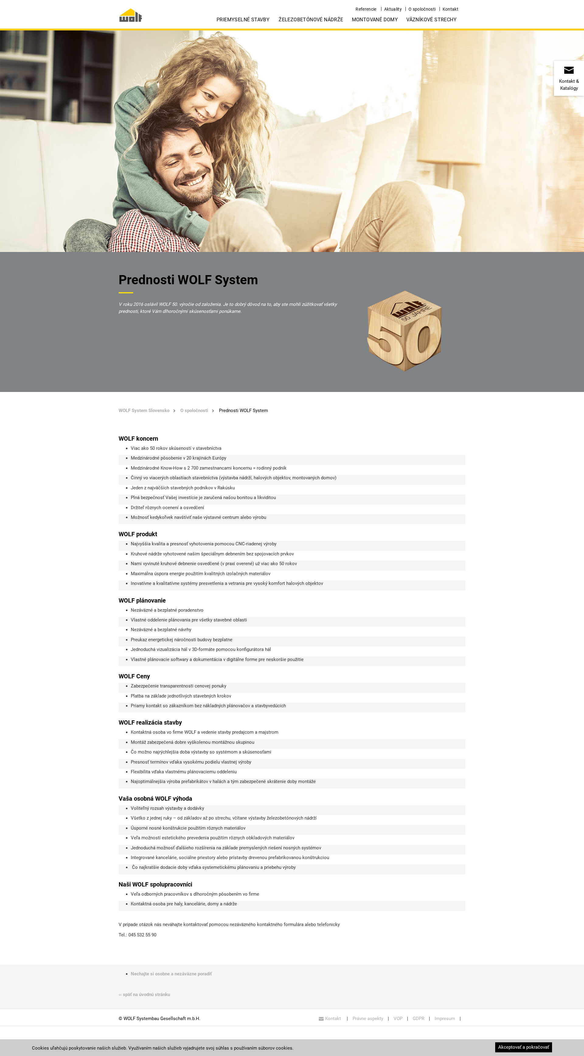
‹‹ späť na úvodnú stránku (144, 994)
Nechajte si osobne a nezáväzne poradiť (171, 974)
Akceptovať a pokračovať (523, 1047)
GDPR (418, 1018)
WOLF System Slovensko (144, 410)
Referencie (366, 9)
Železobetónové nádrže (311, 20)
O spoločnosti (422, 9)
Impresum (445, 1018)
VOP (398, 1018)
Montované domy (375, 20)
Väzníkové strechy (431, 20)
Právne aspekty (368, 1018)
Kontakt (450, 9)
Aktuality (393, 9)
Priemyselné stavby (243, 20)
